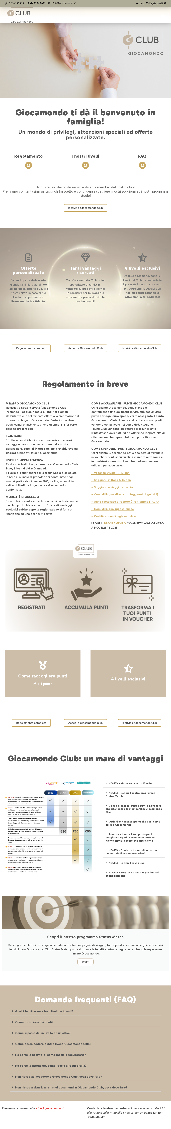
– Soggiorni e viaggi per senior (112, 487)
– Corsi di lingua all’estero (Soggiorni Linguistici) (124, 494)
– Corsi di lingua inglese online (112, 509)
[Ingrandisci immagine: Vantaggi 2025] (49, 828)
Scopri (85, 961)
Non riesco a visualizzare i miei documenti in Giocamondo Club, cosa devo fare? (71, 1087)
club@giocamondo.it (50, 1108)
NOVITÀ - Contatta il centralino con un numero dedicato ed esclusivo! (131, 852)
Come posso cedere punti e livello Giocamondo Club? (53, 1044)
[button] (163, 15)
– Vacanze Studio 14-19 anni (110, 473)
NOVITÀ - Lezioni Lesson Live (127, 863)
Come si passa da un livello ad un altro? (42, 1033)
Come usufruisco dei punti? (34, 1022)
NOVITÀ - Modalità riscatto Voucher (131, 783)
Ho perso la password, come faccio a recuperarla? (50, 1055)
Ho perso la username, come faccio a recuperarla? (51, 1066)
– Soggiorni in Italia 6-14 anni (111, 480)
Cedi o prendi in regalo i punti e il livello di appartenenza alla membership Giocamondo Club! (134, 809)
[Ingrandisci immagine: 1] (85, 586)
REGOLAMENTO (115, 523)
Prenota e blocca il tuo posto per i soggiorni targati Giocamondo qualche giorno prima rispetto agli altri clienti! (130, 837)
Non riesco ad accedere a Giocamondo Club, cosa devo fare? (58, 1076)
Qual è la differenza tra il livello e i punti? (44, 1011)
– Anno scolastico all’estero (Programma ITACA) (125, 501)
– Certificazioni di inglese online (113, 516)
